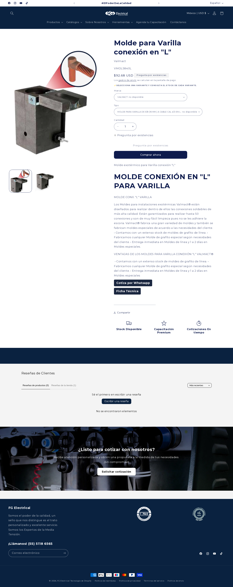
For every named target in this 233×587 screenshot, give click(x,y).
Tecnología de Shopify (80, 581)
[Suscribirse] (64, 553)
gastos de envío (127, 80)
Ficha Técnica (127, 291)
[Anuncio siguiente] (158, 3)
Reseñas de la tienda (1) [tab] (63, 385)
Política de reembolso (105, 581)
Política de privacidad (129, 581)
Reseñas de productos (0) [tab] (36, 385)
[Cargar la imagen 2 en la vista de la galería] (44, 181)
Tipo (116, 105)
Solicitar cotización (116, 471)
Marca (117, 90)
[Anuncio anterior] (74, 3)
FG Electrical (63, 581)
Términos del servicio (154, 581)
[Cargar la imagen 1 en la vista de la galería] (20, 181)
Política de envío (176, 581)
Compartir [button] (123, 312)
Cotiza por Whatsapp (133, 283)
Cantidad (119, 120)
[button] (12, 13)
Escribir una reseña (116, 401)
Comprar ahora (150, 154)
